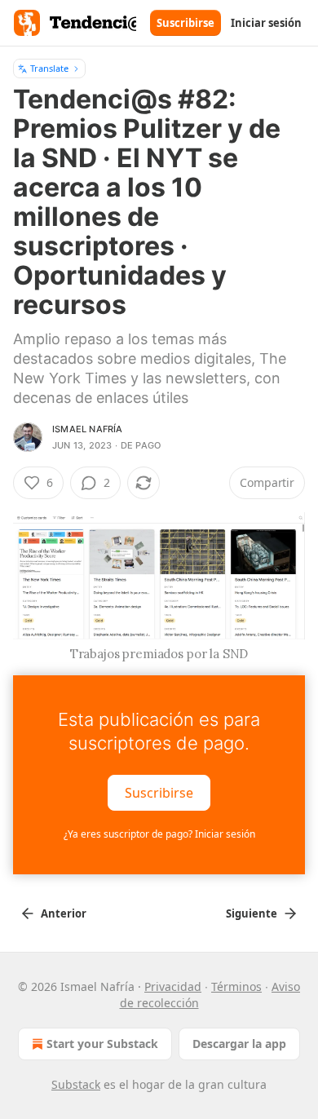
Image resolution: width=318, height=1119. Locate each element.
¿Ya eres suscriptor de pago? (159, 834)
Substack (75, 1084)
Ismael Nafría (87, 429)
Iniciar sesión (266, 22)
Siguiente (251, 913)
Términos (236, 986)
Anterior (63, 913)
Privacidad (172, 986)
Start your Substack (102, 1043)
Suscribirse (185, 22)
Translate (49, 68)
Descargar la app (239, 1043)
